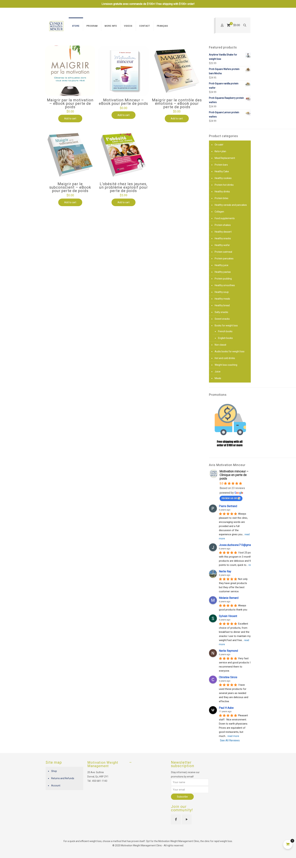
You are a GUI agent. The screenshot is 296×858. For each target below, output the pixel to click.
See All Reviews (230, 740)
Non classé (220, 344)
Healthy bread (222, 305)
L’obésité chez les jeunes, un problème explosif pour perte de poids (123, 187)
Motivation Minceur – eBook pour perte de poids (123, 102)
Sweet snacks (222, 318)
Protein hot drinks (224, 184)
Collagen (219, 211)
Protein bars (221, 164)
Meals (218, 378)
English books (225, 338)
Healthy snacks (223, 238)
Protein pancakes (224, 258)
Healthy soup (222, 292)
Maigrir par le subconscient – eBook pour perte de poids (70, 187)
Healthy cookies (223, 178)
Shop (54, 771)
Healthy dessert (223, 231)
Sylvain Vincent (228, 616)
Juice (217, 371)
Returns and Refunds (62, 778)
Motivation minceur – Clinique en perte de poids (234, 474)
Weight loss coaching (226, 364)
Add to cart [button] (70, 118)
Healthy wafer (222, 245)
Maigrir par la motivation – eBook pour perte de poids (70, 103)
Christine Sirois (228, 677)
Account (55, 785)
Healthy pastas (223, 272)
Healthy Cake (222, 171)
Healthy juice (221, 265)
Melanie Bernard (228, 597)
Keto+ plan (220, 151)
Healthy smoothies (225, 285)
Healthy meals (222, 298)
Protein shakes (223, 225)
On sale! (219, 144)
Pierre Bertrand (228, 506)
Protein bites (221, 198)
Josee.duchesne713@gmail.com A (239, 545)
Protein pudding (223, 278)
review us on (229, 498)
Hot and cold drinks (225, 358)
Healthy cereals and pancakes (231, 205)
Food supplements (225, 218)
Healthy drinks (222, 191)
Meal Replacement (225, 158)
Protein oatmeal (223, 251)
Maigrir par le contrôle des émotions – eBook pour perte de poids (177, 103)
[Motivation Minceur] (56, 26)
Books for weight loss (226, 325)
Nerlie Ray (225, 571)
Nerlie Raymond (228, 650)
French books (225, 331)
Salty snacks (221, 312)
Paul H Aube (226, 707)
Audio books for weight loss (229, 351)
